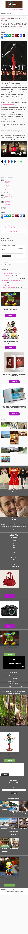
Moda (14, 549)
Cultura (7, 18)
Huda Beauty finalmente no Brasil (13, 280)
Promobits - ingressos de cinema (14, 517)
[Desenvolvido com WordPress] (22, 891)
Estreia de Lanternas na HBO (12, 278)
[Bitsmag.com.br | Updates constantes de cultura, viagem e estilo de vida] (14, 4)
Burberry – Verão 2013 (8, 227)
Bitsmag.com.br (11, 891)
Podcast (14, 559)
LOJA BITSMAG (14, 564)
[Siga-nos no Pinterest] (7, 13)
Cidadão (14, 542)
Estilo (14, 547)
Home (2, 18)
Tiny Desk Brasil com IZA (10, 284)
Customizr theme (17, 893)
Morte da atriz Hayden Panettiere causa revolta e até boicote (14, 675)
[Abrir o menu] (26, 13)
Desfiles (14, 563)
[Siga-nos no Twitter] (5, 13)
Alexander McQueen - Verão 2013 (14, 489)
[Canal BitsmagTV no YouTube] (3, 13)
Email (4, 250)
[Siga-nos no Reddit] (9, 13)
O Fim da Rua (7, 275)
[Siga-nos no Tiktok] (6, 13)
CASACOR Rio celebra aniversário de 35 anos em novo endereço (14, 526)
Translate (12, 264)
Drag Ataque (7, 277)
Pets (14, 556)
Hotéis (14, 545)
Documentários (14, 557)
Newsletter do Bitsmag (14, 566)
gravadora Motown (7, 104)
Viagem (14, 543)
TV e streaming (14, 537)
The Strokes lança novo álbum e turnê (14, 686)
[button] (5, 424)
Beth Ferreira (19, 26)
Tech (14, 552)
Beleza (14, 550)
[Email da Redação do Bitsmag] (1, 13)
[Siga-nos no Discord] (10, 13)
